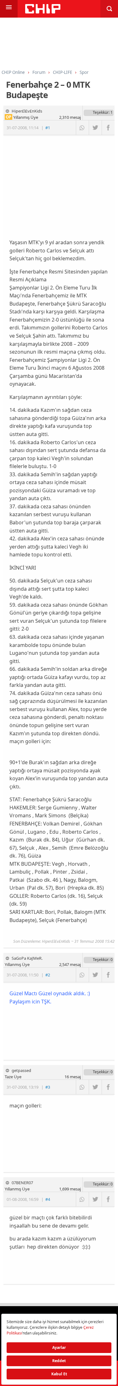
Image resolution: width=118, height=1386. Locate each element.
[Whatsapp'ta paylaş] (82, 127)
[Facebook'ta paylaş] (108, 127)
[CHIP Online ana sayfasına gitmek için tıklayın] (42, 12)
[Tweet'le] (95, 127)
